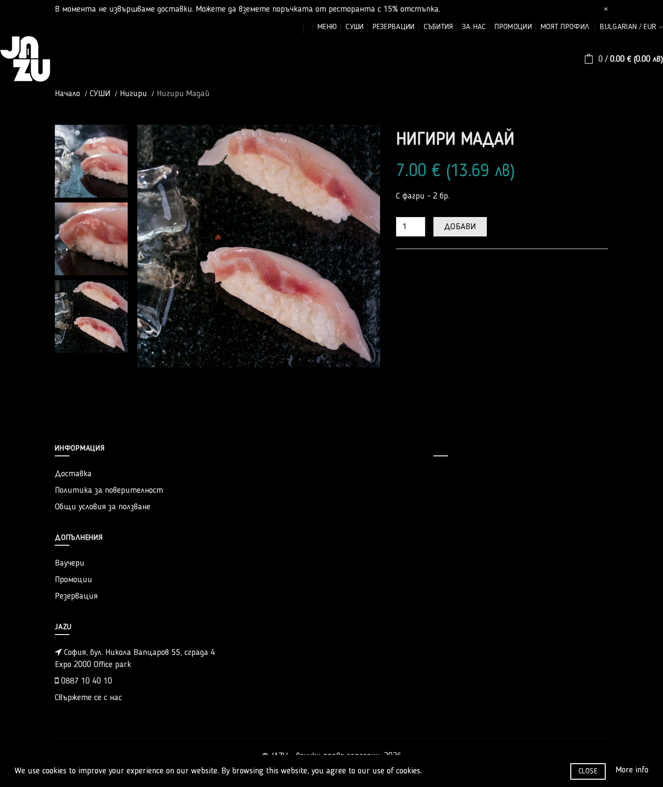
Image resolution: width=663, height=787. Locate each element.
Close (588, 771)
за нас (474, 27)
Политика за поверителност (109, 490)
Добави (460, 226)
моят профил (565, 27)
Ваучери (69, 563)
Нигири (133, 93)
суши (355, 27)
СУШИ (100, 93)
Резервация (76, 596)
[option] (91, 161)
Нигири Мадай (183, 93)
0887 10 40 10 (85, 681)
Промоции (73, 579)
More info (631, 770)
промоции (513, 27)
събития (438, 27)
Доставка (73, 473)
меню (327, 27)
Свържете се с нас (88, 697)
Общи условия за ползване (102, 506)
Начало (67, 93)
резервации (394, 27)
